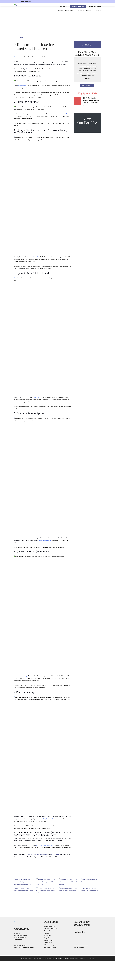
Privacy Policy (90, 959)
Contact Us (63, 6)
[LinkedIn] (83, 937)
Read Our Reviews (26, 1)
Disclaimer (82, 959)
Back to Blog (19, 37)
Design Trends (48, 938)
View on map (18, 939)
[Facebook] (75, 937)
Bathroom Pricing (49, 945)
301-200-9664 (94, 6)
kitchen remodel (30, 69)
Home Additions (48, 931)
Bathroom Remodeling (50, 928)
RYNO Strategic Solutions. (71, 959)
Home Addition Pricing (50, 947)
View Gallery (56, 900)
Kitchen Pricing (48, 942)
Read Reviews (86, 85)
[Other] (83, 941)
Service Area (47, 935)
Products (46, 933)
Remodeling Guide (49, 940)
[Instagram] (79, 937)
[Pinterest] (79, 941)
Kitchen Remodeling (49, 926)
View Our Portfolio (87, 121)
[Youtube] (75, 941)
